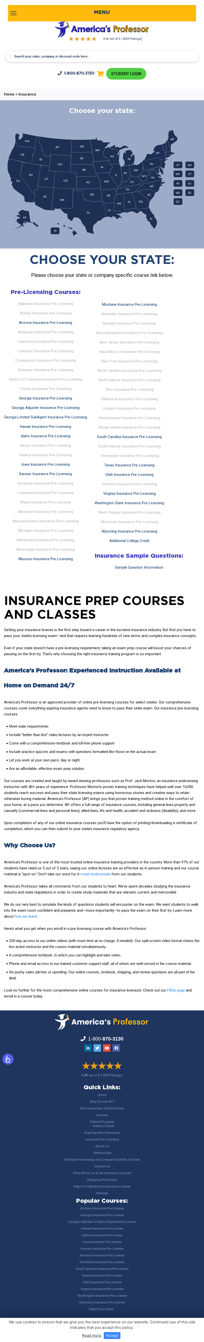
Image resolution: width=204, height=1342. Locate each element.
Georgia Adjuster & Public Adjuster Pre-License (102, 1222)
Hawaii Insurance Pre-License (102, 1228)
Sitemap (102, 1193)
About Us (102, 1146)
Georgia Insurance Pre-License (102, 1215)
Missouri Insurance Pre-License (102, 1255)
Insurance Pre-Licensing (45, 322)
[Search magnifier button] (10, 56)
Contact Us (102, 1166)
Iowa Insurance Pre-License (102, 1242)
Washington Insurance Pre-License (102, 1295)
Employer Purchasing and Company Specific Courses (102, 1159)
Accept (112, 1335)
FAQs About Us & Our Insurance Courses (102, 1173)
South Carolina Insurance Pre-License (102, 1269)
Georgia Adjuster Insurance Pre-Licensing (46, 407)
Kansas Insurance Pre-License (102, 1248)
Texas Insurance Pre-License (102, 1275)
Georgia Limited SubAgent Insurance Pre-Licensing (45, 417)
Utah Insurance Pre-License (102, 1282)
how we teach (25, 916)
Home (102, 1095)
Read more (91, 1335)
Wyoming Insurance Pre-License (102, 1302)
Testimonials (102, 1153)
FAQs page (176, 990)
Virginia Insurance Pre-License (102, 1289)
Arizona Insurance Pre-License (102, 1208)
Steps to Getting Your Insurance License (102, 1186)
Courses (102, 1115)
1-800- (79, 73)
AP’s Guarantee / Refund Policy (102, 1108)
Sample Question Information (139, 567)
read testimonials (96, 874)
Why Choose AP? (102, 1101)
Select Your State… (102, 1309)
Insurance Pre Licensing (102, 1139)
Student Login (126, 73)
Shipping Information (102, 1180)
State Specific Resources (102, 1133)
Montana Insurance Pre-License (102, 1262)
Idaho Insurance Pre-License (102, 1235)
